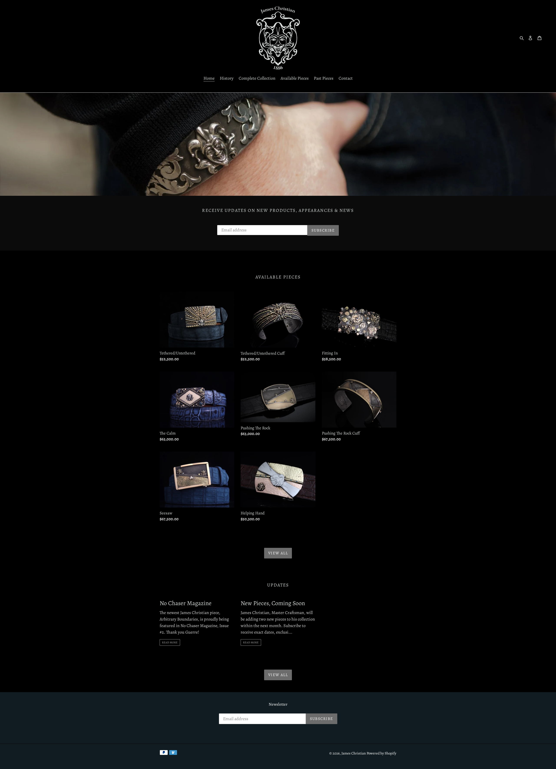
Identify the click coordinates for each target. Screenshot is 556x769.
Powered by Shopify (381, 753)
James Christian (353, 753)
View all (278, 553)
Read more (170, 642)
